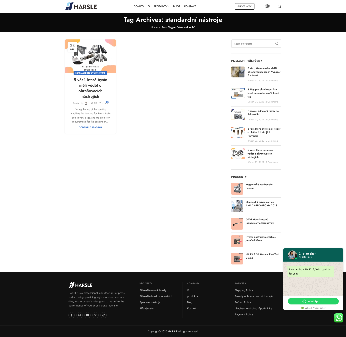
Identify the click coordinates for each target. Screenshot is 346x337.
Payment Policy (244, 314)
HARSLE (93, 103)
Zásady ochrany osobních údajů (254, 296)
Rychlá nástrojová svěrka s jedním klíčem (261, 238)
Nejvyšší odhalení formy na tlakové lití (263, 112)
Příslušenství (146, 308)
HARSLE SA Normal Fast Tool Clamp (262, 256)
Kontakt (191, 308)
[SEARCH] (277, 43)
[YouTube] (87, 315)
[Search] (279, 6)
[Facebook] (71, 315)
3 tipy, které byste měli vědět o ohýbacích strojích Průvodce (264, 132)
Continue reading (90, 127)
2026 (169, 331)
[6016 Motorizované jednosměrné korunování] (237, 224)
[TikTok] (103, 315)
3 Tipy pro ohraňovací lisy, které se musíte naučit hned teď (263, 93)
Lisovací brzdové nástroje (90, 72)
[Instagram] (79, 315)
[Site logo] (81, 6)
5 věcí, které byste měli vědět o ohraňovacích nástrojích (90, 88)
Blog (189, 302)
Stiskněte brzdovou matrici (155, 296)
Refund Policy (243, 302)
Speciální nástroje (149, 302)
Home (154, 27)
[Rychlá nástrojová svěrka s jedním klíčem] (237, 241)
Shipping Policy (244, 290)
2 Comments (272, 80)
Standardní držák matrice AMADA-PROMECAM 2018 (261, 203)
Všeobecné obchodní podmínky (253, 308)
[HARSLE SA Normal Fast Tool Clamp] (237, 258)
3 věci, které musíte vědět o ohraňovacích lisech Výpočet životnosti (264, 71)
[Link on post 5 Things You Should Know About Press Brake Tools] (90, 56)
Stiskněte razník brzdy (152, 290)
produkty (192, 296)
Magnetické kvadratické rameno (259, 186)
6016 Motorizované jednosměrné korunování (260, 221)
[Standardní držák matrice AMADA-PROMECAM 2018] (237, 206)
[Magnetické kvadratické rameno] (237, 189)
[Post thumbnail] (238, 74)
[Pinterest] (95, 315)
